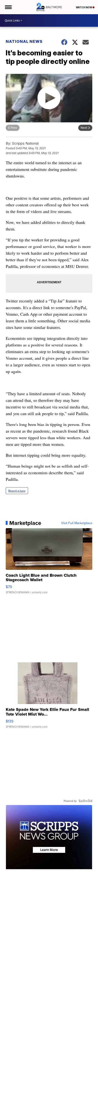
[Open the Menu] (8, 7)
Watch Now (84, 7)
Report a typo (16, 491)
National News (24, 41)
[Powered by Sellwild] (85, 800)
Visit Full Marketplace (76, 523)
